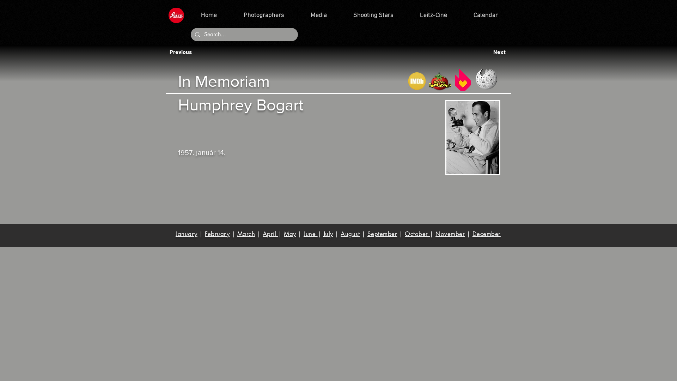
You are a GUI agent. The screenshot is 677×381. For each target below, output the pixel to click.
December (486, 234)
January (186, 234)
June (311, 234)
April (270, 234)
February (217, 234)
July (328, 234)
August (350, 234)
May (290, 234)
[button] (183, 52)
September (382, 234)
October (417, 234)
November (450, 234)
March (246, 234)
